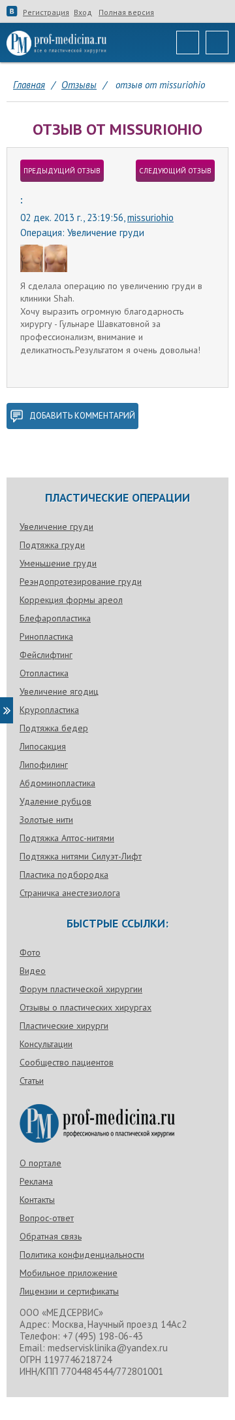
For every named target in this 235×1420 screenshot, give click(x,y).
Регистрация (46, 12)
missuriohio (150, 217)
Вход (83, 12)
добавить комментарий (82, 415)
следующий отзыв (175, 170)
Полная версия (126, 12)
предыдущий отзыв (62, 170)
